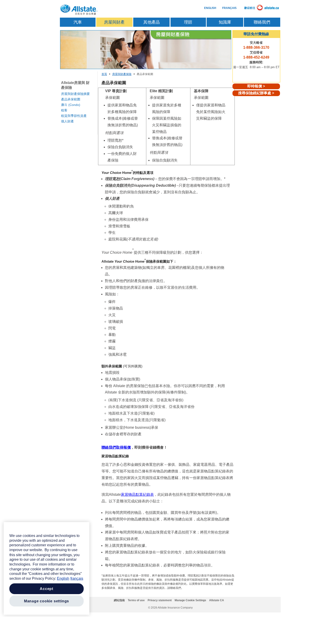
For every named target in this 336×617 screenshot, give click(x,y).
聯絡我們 (262, 22)
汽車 (78, 22)
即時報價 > (256, 86)
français (76, 578)
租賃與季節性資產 (74, 116)
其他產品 (151, 22)
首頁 (104, 74)
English (63, 578)
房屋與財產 (114, 22)
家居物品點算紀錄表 (137, 494)
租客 (64, 110)
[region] (46, 568)
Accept (46, 589)
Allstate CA (216, 600)
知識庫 (225, 22)
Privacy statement (160, 600)
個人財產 (67, 121)
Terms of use (136, 600)
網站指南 (119, 600)
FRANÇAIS (229, 8)
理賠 (188, 22)
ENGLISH (210, 8)
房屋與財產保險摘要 (75, 94)
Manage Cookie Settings (190, 600)
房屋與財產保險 (121, 74)
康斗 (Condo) (70, 105)
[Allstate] (79, 10)
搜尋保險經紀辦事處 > (256, 93)
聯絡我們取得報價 (116, 447)
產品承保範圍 (70, 99)
